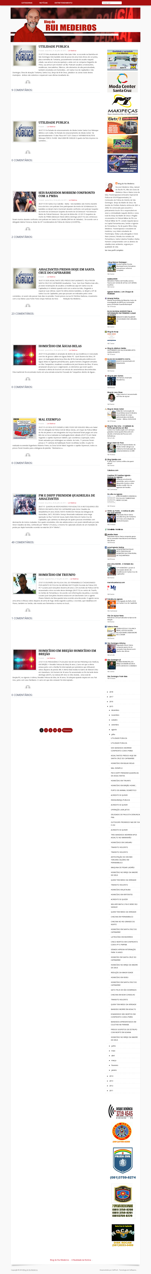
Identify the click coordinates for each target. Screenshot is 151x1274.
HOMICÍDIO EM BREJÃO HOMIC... (123, 785)
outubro (114, 720)
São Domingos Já (114, 660)
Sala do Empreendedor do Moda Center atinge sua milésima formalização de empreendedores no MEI (126, 448)
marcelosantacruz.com (116, 582)
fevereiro (114, 1065)
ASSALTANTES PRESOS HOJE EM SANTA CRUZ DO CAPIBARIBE (66, 271)
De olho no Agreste (114, 494)
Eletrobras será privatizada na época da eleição (121, 618)
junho (113, 1046)
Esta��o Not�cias (115, 529)
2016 (111, 701)
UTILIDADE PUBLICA (54, 46)
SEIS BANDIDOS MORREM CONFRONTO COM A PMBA (67, 194)
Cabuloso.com (112, 470)
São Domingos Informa (116, 643)
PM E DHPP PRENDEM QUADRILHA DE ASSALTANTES (67, 497)
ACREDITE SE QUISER (119, 795)
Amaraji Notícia (113, 298)
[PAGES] (126, 3)
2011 (111, 1090)
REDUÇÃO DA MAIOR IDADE (122, 972)
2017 (111, 697)
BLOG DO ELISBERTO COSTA (118, 359)
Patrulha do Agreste (115, 599)
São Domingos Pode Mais (117, 676)
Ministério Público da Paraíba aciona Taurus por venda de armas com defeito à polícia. (122, 283)
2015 (111, 706)
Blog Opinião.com (114, 459)
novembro (115, 715)
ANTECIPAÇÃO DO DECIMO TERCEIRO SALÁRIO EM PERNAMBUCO (121, 860)
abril (113, 1055)
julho (113, 734)
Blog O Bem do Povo (115, 443)
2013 (111, 1081)
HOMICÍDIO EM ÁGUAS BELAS (60, 346)
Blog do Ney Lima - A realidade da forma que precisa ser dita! (120, 427)
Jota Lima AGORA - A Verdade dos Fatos (120, 565)
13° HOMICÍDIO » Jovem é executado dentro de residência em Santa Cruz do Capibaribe (126, 571)
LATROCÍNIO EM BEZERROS (122, 937)
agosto (114, 729)
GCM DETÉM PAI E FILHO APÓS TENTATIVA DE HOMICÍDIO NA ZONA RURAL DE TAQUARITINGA (126, 552)
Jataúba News (112, 534)
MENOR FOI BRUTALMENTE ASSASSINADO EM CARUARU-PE (126, 319)
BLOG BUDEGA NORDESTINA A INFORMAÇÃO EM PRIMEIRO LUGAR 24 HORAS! (121, 313)
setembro (115, 725)
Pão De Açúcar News (115, 615)
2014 (111, 1076)
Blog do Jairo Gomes (115, 376)
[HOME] (13, 2)
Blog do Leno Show (114, 392)
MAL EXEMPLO (50, 419)
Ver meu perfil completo (114, 250)
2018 (111, 692)
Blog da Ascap (112, 332)
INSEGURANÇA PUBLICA (120, 800)
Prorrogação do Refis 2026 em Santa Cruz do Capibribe (126, 602)
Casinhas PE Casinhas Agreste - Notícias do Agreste (119, 476)
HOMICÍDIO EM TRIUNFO (57, 575)
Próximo (67, 730)
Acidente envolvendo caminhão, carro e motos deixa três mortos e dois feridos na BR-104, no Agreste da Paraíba (125, 483)
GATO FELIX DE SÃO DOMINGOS (123, 990)
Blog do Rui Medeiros (126, 183)
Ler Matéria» (72, 51)
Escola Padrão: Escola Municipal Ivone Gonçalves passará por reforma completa (126, 267)
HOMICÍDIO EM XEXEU (119, 977)
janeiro (114, 1070)
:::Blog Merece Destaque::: (117, 262)
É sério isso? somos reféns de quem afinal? (120, 462)
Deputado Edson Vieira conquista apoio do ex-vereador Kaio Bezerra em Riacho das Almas (121, 538)
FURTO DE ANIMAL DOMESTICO (123, 790)
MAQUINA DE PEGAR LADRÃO (122, 867)
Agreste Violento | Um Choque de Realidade (120, 293)
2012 (111, 1086)
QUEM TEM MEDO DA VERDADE (123, 880)
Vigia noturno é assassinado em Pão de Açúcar (126, 395)
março (113, 1060)
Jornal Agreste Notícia (115, 547)
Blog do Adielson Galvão (116, 348)
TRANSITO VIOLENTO (119, 847)
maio (113, 1051)
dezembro (115, 710)
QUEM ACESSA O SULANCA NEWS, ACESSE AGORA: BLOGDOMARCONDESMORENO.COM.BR (126, 631)
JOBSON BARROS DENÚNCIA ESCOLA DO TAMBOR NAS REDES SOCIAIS (126, 498)
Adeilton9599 (112, 279)
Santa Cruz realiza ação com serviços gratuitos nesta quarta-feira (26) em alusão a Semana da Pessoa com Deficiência (120, 433)
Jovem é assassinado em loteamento (125, 362)
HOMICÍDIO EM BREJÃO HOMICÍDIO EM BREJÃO (67, 652)
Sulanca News (112, 626)
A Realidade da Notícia (81, 1260)
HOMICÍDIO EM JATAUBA (120, 890)
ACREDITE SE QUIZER (119, 899)
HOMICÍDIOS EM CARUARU (121, 842)
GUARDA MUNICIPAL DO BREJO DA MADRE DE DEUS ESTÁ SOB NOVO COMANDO (126, 664)
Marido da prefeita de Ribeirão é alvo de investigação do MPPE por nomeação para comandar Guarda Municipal (121, 302)
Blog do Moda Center (115, 409)
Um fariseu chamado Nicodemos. (124, 379)
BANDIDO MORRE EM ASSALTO (123, 1009)
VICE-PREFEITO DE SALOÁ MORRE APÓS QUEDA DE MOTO (121, 351)
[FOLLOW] (135, 3)
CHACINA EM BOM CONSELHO (123, 995)
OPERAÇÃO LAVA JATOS (120, 810)
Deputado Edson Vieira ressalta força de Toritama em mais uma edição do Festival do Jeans (126, 518)
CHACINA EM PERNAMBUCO (122, 917)
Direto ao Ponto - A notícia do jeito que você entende (120, 512)
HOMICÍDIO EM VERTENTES (122, 894)
